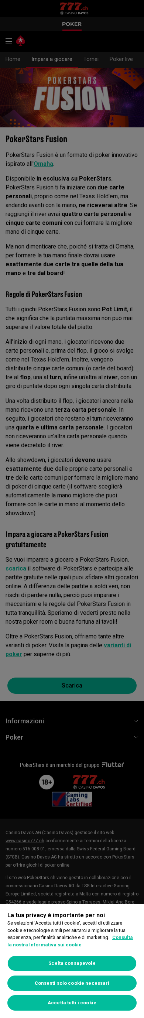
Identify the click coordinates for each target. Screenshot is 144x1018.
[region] (72, 961)
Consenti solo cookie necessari (72, 983)
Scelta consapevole (71, 963)
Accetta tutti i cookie (72, 1002)
